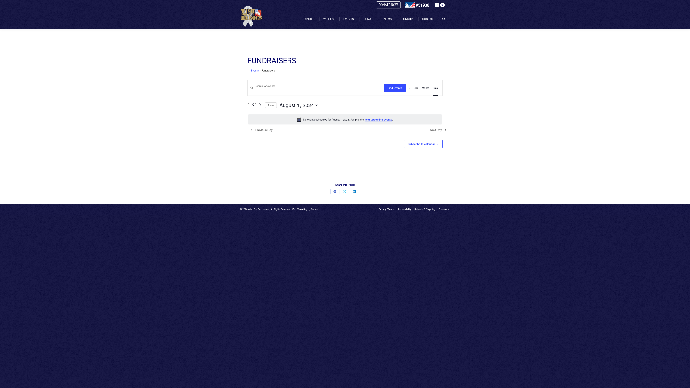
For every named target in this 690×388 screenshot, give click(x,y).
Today (271, 105)
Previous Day (264, 130)
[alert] (345, 119)
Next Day (436, 130)
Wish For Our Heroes (258, 209)
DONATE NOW (388, 5)
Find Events (394, 88)
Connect (315, 209)
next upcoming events (378, 119)
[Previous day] (253, 105)
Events (255, 70)
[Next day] (260, 105)
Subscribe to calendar (421, 144)
